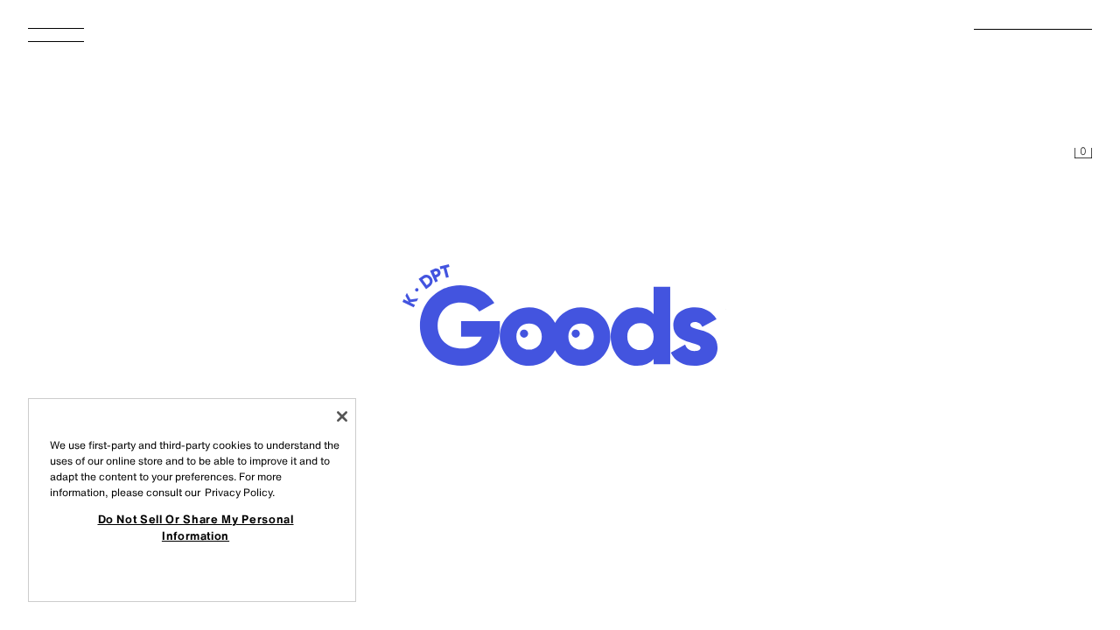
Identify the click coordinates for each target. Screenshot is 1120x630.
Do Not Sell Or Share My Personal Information (196, 526)
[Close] (342, 416)
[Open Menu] (63, 40)
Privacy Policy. (240, 492)
